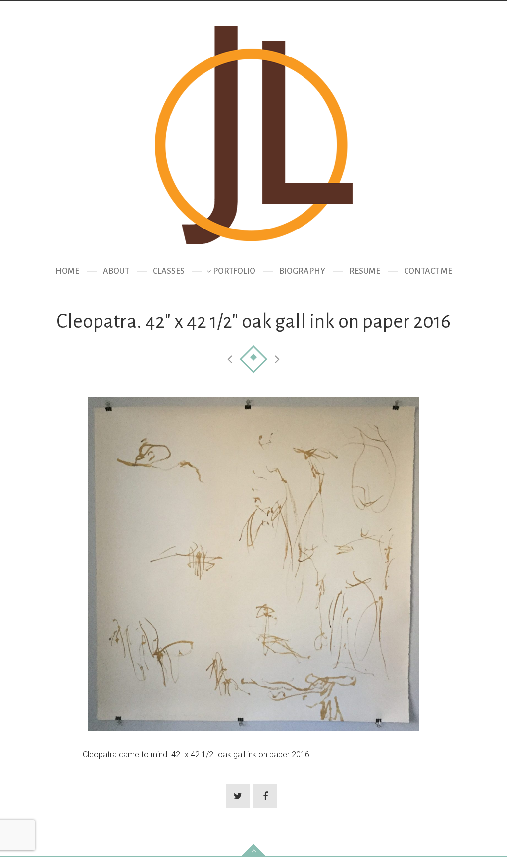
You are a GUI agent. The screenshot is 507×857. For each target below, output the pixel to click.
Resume (364, 271)
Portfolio (234, 271)
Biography (302, 271)
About (116, 271)
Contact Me (428, 271)
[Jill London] (254, 135)
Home (67, 271)
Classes (169, 271)
